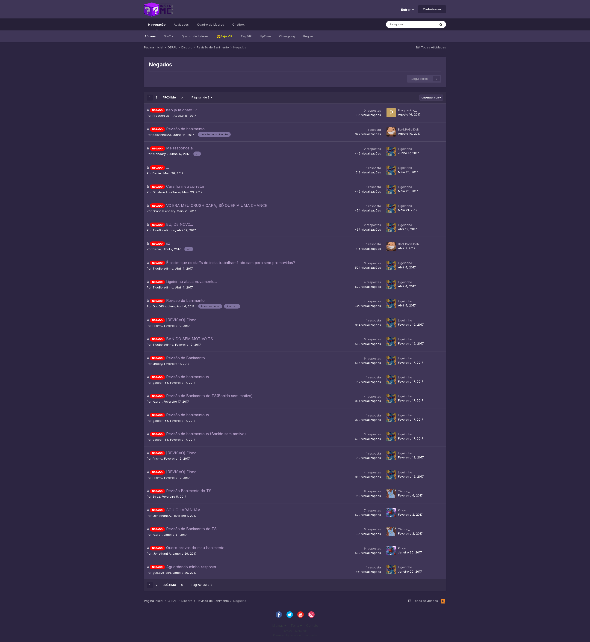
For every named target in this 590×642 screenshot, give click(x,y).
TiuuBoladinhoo (164, 230)
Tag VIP (246, 36)
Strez (156, 496)
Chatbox (238, 24)
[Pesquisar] (441, 24)
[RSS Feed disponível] (443, 601)
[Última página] (182, 98)
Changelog (287, 36)
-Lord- (157, 401)
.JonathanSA (162, 515)
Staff (168, 36)
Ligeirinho (405, 149)
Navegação (156, 24)
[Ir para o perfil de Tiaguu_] (391, 493)
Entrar (406, 9)
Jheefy (157, 364)
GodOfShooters (164, 306)
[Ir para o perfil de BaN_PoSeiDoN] (391, 132)
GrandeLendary (164, 211)
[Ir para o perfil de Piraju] (391, 512)
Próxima (169, 97)
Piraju (402, 510)
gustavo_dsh (162, 572)
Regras (308, 36)
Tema (295, 625)
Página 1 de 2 (201, 97)
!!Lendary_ (160, 154)
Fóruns (150, 36)
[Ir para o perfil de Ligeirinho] (391, 151)
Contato (312, 625)
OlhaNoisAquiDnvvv (166, 192)
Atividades (181, 24)
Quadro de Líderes (195, 36)
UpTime (265, 36)
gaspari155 (160, 382)
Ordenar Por (431, 97)
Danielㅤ (157, 173)
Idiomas (278, 625)
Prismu (157, 325)
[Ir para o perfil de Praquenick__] (391, 112)
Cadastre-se (432, 9)
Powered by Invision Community (295, 635)
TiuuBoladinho (163, 268)
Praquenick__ (162, 115)
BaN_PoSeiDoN (408, 129)
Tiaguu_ (404, 491)
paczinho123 (162, 135)
